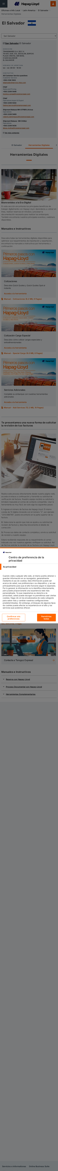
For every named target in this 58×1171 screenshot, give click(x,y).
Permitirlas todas (46, 617)
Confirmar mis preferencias (14, 617)
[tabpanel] (29, 594)
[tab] (29, 567)
